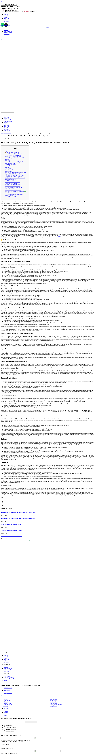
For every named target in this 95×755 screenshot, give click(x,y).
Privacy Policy (7, 676)
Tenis (6, 151)
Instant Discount (9, 10)
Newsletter (6, 712)
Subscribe (31, 722)
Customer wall (7, 19)
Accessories (6, 699)
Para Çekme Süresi (9, 188)
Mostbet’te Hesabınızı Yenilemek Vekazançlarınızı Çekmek (12, 182)
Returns (5, 715)
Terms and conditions (9, 677)
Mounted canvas (53, 700)
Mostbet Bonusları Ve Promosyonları (13, 196)
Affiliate (5, 713)
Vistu (2, 1)
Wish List (6, 711)
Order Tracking (7, 130)
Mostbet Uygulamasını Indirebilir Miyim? (14, 187)
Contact (5, 680)
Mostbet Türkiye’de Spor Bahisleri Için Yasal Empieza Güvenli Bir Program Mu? (15, 173)
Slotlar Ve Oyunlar (9, 170)
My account (6, 21)
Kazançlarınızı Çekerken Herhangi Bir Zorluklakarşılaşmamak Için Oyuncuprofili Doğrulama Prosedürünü (15, 178)
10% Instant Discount (9, 5)
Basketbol (7, 167)
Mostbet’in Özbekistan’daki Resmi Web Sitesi (15, 175)
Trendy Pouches (53, 706)
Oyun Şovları (8, 160)
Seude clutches (53, 703)
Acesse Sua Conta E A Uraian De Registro (11, 524)
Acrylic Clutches (7, 700)
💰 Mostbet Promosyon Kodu (12, 152)
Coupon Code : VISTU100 (10, 8)
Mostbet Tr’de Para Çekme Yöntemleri (14, 153)
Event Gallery (7, 18)
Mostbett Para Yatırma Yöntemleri (13, 190)
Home (2, 133)
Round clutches (53, 702)
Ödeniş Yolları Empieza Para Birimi (13, 156)
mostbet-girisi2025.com (57, 236)
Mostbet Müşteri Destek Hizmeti (12, 184)
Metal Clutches (53, 699)
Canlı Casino (8, 168)
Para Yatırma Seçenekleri (10, 164)
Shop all (5, 17)
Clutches (6, 30)
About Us (6, 14)
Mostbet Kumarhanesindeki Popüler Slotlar (15, 162)
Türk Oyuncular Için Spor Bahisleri (13, 155)
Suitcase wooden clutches (56, 704)
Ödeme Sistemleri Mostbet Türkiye (13, 186)
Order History (7, 34)
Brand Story (6, 15)
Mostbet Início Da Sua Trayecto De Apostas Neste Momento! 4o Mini (18, 512)
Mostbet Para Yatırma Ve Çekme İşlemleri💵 (15, 191)
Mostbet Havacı (8, 166)
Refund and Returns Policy (10, 679)
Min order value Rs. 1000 (10, 6)
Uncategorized (7, 133)
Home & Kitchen (8, 31)
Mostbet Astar (8, 192)
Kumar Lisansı (8, 171)
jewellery (6, 706)
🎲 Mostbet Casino (9, 180)
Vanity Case (6, 118)
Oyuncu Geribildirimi (10, 163)
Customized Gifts (8, 32)
